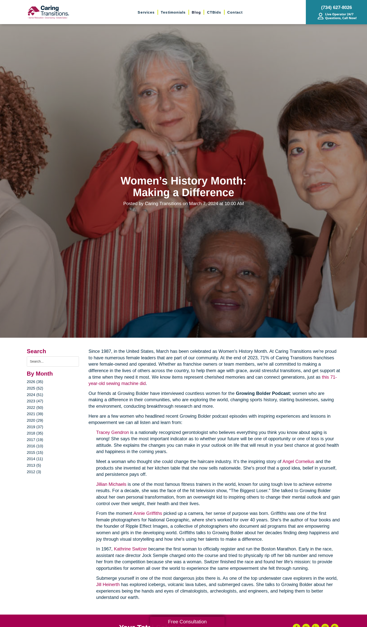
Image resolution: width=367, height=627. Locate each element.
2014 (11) (35, 459)
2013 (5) (34, 465)
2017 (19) (35, 440)
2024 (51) (35, 395)
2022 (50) (35, 407)
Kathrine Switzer (130, 548)
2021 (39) (35, 414)
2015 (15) (35, 452)
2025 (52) (35, 388)
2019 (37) (35, 427)
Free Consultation (187, 622)
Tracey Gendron (112, 432)
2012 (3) (34, 472)
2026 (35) (35, 382)
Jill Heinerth (108, 584)
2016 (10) (35, 446)
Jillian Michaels (111, 484)
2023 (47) (35, 401)
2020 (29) (35, 420)
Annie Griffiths (147, 513)
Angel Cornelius (298, 461)
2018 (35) (35, 433)
